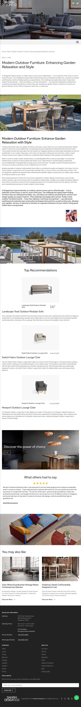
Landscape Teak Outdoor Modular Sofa (34, 306)
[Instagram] (65, 699)
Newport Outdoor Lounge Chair (33, 403)
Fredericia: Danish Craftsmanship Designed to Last (56, 585)
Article (9, 51)
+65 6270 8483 (23, 635)
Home (4, 51)
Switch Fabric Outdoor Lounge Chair (35, 353)
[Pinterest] (68, 699)
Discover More (7, 599)
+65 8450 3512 (23, 640)
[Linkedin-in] (72, 699)
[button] (77, 3)
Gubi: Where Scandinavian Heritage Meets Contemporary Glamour (20, 585)
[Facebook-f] (62, 699)
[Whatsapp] (76, 697)
